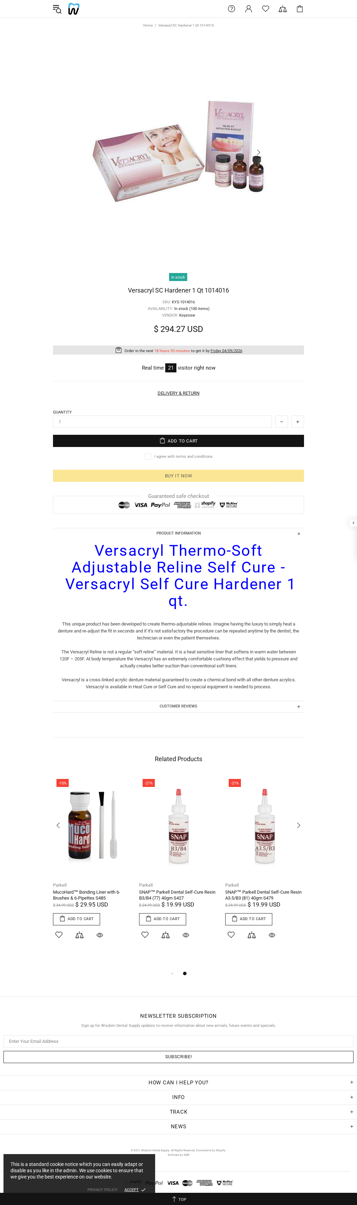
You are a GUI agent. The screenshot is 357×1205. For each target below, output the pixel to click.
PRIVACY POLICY (102, 1190)
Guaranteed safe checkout (178, 496)
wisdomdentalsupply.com (73, 9)
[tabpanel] (93, 866)
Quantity (62, 412)
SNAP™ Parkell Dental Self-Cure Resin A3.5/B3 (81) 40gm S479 (263, 895)
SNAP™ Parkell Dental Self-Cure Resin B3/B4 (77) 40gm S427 (177, 895)
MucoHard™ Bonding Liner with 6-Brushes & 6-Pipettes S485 (86, 895)
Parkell (60, 885)
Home (148, 25)
